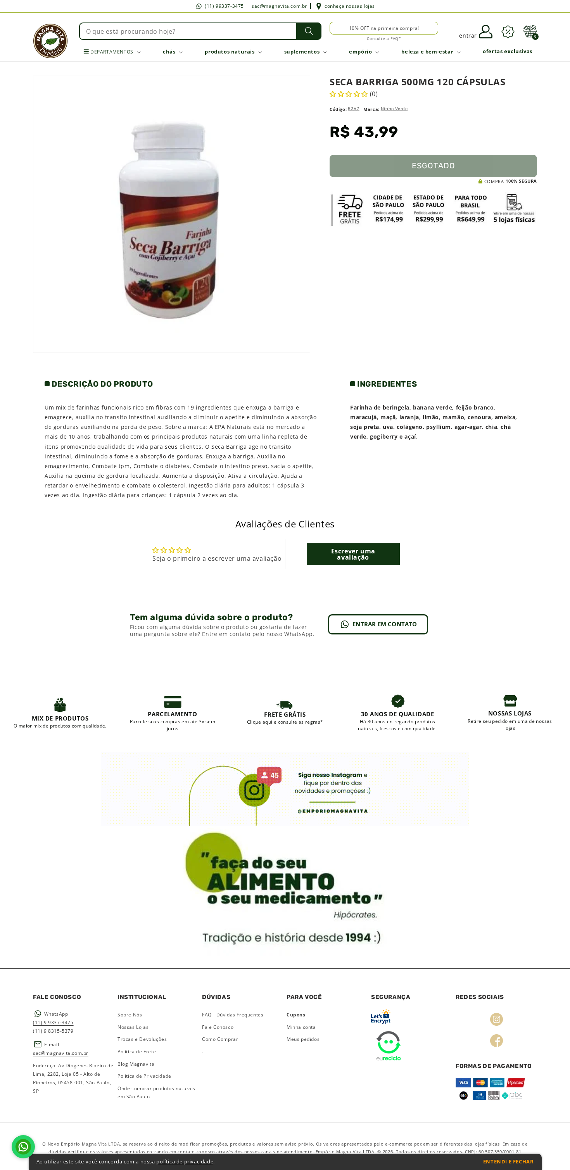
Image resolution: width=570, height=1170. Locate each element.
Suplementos (302, 51)
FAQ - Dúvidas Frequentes (232, 1014)
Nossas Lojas (133, 1027)
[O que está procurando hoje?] (308, 31)
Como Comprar (220, 1039)
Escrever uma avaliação (353, 554)
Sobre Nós (129, 1014)
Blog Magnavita (135, 1064)
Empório (360, 51)
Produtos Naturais (229, 51)
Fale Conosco (217, 1027)
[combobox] (200, 31)
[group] (60, 712)
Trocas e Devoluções (142, 1039)
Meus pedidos (303, 1039)
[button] (530, 31)
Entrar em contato (384, 624)
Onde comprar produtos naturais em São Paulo (156, 1092)
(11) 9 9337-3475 (53, 1022)
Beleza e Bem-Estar (427, 51)
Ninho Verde (394, 108)
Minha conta (301, 1027)
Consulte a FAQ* (384, 38)
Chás (169, 51)
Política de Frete (136, 1051)
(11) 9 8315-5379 (53, 1031)
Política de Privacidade (144, 1076)
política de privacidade (184, 1161)
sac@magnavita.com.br (279, 6)
